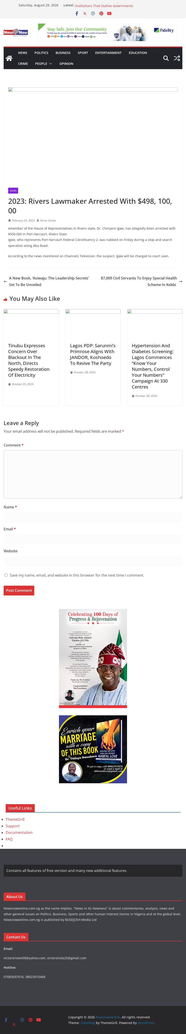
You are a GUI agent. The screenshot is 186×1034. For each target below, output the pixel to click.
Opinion (66, 63)
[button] (49, 64)
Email (10, 529)
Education (138, 53)
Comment (14, 445)
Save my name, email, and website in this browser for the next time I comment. (77, 575)
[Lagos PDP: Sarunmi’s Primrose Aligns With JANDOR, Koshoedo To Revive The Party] (93, 312)
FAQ (9, 839)
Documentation (19, 832)
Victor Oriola (48, 220)
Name (10, 507)
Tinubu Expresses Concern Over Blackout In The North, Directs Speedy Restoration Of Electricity (28, 360)
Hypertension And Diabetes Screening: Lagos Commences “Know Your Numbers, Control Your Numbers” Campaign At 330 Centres (153, 366)
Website (10, 551)
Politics (41, 53)
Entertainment (108, 53)
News (22, 53)
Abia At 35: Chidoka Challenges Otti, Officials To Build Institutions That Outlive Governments (115, 7)
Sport (83, 53)
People (41, 63)
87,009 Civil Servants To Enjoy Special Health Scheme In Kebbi (139, 281)
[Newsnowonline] (9, 58)
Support (13, 825)
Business (63, 53)
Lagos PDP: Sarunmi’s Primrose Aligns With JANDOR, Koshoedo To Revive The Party (93, 354)
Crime (23, 63)
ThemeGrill (15, 819)
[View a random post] (176, 58)
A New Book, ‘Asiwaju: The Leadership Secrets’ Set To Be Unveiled (49, 281)
